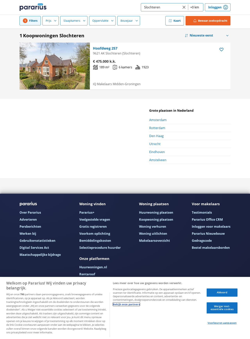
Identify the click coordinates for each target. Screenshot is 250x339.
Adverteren (28, 219)
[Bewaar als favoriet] (221, 49)
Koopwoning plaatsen (156, 219)
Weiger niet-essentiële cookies (222, 307)
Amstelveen (157, 160)
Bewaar (213, 20)
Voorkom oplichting (94, 233)
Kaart (177, 20)
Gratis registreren (93, 226)
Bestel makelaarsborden (211, 247)
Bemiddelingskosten (95, 240)
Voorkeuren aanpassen (222, 323)
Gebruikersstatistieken (37, 240)
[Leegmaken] (184, 7)
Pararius (33, 7)
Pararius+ (86, 212)
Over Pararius (30, 212)
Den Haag (156, 136)
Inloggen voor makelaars (211, 226)
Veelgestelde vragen (94, 219)
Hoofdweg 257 (105, 48)
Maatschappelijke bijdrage (40, 254)
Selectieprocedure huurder (100, 247)
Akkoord (222, 292)
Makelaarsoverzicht (154, 240)
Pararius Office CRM (207, 219)
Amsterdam (158, 120)
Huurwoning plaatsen (156, 212)
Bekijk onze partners (126, 304)
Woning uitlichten (153, 233)
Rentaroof (87, 274)
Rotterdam (157, 128)
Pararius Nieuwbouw (208, 233)
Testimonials (202, 212)
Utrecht (155, 144)
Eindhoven (157, 152)
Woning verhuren (152, 226)
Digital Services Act (34, 247)
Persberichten (30, 226)
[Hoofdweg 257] (55, 66)
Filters (33, 20)
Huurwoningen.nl (93, 267)
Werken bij (28, 233)
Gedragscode (202, 240)
